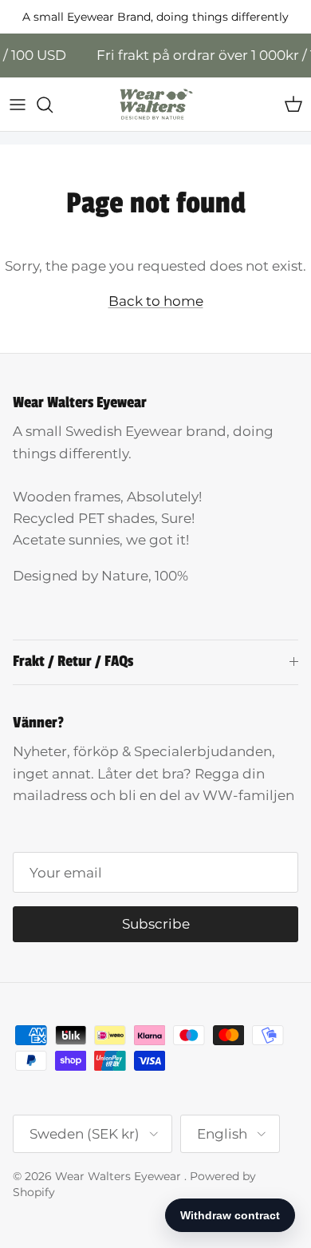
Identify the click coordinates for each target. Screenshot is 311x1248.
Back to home (155, 301)
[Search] (52, 104)
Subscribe (156, 924)
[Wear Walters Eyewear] (155, 104)
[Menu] (17, 104)
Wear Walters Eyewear (119, 1176)
